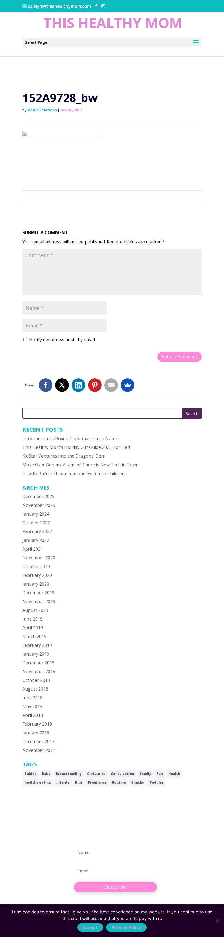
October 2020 (36, 566)
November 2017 (38, 750)
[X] (62, 385)
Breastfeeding (69, 773)
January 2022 (35, 540)
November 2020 (38, 558)
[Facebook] (45, 385)
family (145, 773)
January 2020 (35, 584)
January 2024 (35, 514)
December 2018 (38, 663)
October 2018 (36, 680)
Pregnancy (97, 782)
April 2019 (32, 628)
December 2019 (38, 593)
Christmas (96, 773)
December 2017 (38, 741)
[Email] (111, 385)
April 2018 (32, 715)
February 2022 (37, 531)
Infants (63, 782)
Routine (119, 782)
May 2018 (32, 706)
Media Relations (42, 109)
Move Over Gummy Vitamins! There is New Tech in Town (80, 465)
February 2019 (37, 645)
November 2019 (38, 601)
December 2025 (38, 496)
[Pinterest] (95, 385)
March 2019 (34, 636)
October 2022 (36, 523)
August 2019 (35, 610)
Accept (90, 927)
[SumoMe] (127, 385)
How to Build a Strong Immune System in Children (73, 473)
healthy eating (38, 782)
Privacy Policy (126, 927)
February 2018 (37, 724)
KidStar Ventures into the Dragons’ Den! (63, 456)
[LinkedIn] (78, 385)
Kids (78, 782)
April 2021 (32, 549)
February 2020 (37, 575)
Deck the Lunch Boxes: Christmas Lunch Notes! (70, 438)
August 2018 (35, 689)
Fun (160, 773)
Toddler (156, 782)
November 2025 (38, 505)
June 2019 (32, 619)
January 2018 (35, 733)
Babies (30, 773)
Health (174, 773)
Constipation (122, 773)
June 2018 (32, 698)
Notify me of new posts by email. (62, 340)
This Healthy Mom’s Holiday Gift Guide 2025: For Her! (76, 447)
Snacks (137, 782)
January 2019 (35, 654)
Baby (46, 773)
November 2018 (38, 671)
